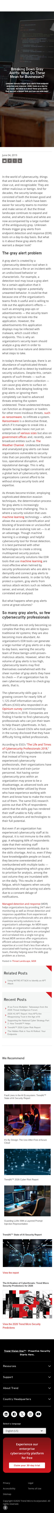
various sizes (29, 433)
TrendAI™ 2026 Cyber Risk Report (24, 1027)
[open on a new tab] (22, 1414)
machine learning (13, 517)
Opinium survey (12, 709)
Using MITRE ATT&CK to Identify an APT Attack (25, 982)
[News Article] (4, 161)
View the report (11, 1272)
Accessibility (9, 1488)
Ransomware (10, 421)
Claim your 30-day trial (24, 1465)
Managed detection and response (21, 904)
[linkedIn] (20, 161)
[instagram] (30, 1414)
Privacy (6, 1483)
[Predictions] (27, 1303)
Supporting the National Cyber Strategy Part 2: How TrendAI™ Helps (27, 1022)
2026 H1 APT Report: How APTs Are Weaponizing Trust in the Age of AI (23, 1015)
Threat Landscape (21, 961)
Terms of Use (34, 1488)
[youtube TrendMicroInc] (38, 1414)
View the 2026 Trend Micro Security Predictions (21, 1325)
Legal (30, 1483)
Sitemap (7, 1494)
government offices (14, 437)
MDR (33, 961)
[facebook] (9, 161)
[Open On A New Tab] (14, 161)
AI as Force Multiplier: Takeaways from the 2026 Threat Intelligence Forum (26, 1008)
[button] (24, 1431)
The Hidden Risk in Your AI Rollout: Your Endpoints (25, 1032)
